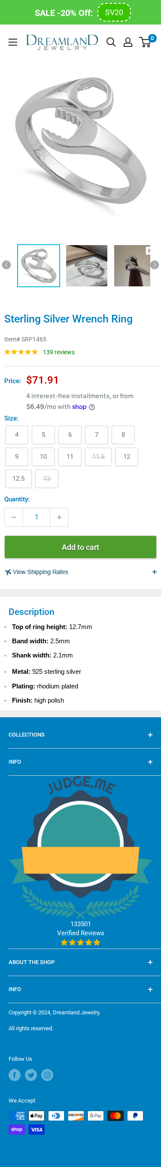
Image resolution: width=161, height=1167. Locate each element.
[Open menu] (13, 42)
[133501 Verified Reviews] (80, 942)
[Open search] (111, 42)
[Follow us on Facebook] (15, 1075)
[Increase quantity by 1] (59, 517)
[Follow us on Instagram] (47, 1075)
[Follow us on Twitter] (31, 1075)
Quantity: (17, 499)
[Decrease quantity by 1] (14, 517)
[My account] (128, 42)
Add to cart (80, 547)
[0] (145, 42)
